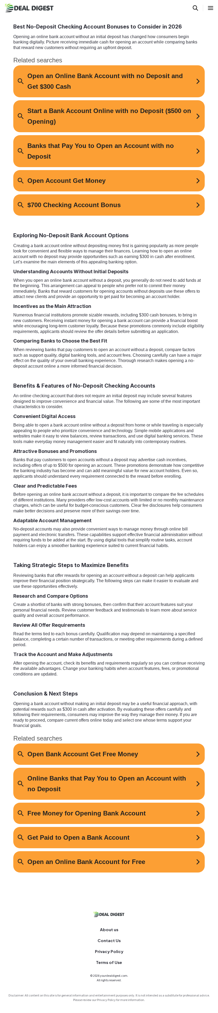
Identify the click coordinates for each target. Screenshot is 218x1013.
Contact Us (109, 940)
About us (109, 929)
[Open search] (195, 8)
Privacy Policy (109, 951)
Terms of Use (109, 962)
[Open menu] (210, 8)
